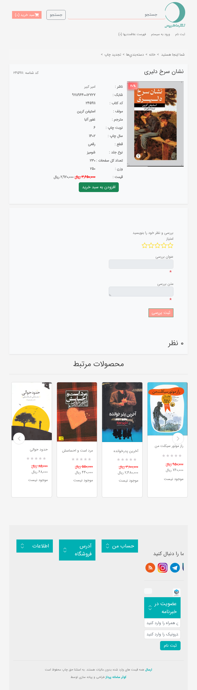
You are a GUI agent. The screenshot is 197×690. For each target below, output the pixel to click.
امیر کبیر (89, 86)
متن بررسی (165, 284)
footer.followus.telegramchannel (175, 568)
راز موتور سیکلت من (169, 446)
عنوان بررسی (164, 256)
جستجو (56, 15)
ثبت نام (180, 34)
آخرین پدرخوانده (126, 451)
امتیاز (169, 239)
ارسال (148, 669)
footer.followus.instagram (163, 568)
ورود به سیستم (160, 34)
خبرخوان (150, 568)
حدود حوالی (39, 449)
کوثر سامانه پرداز (116, 677)
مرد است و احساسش (77, 450)
